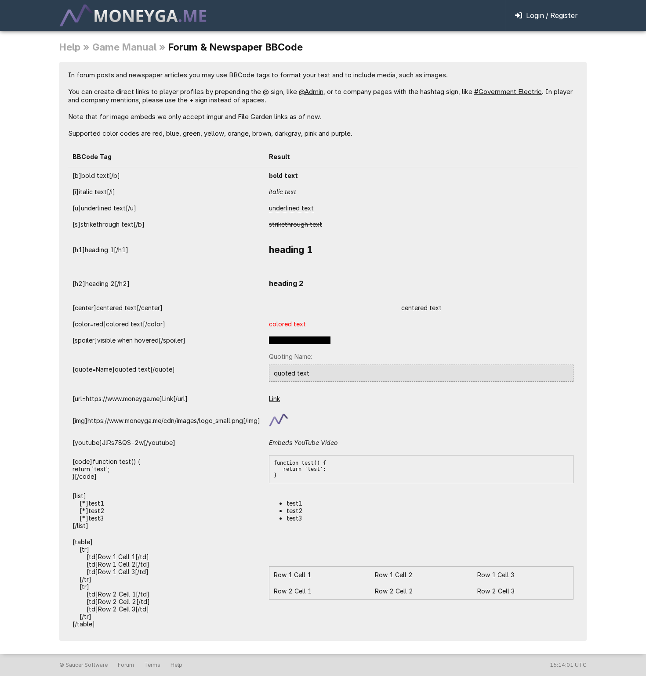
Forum (126, 665)
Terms (152, 665)
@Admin (311, 91)
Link (274, 398)
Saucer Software (86, 665)
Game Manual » (129, 47)
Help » (74, 47)
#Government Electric (508, 91)
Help (176, 665)
